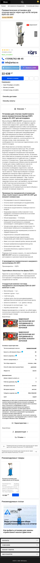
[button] (35, 34)
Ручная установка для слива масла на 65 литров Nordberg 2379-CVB (10, 480)
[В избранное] (31, 78)
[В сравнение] (36, 78)
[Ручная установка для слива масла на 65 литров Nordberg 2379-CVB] (10, 470)
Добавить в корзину (12, 78)
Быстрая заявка (27, 78)
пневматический (31, 348)
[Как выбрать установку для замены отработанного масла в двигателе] (20, 516)
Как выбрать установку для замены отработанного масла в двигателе (18, 531)
